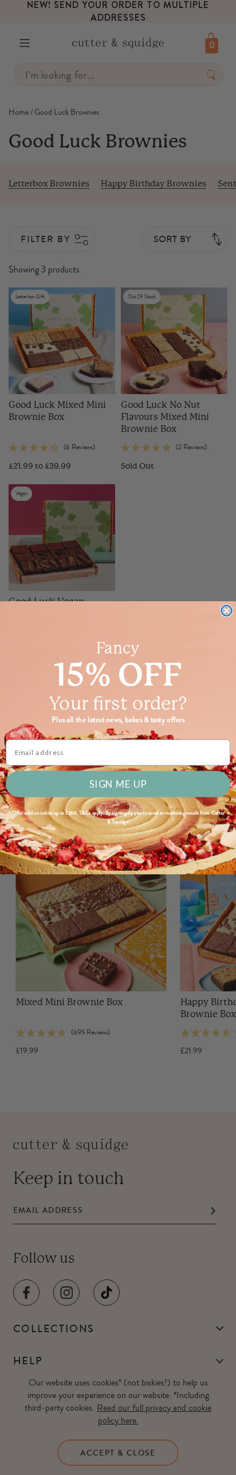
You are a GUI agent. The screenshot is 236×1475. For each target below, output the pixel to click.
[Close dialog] (226, 610)
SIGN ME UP (118, 783)
